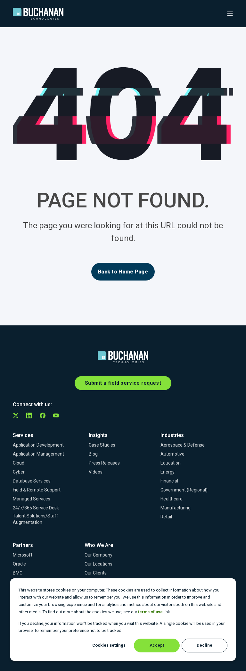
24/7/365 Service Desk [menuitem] (36, 507)
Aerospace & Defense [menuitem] (182, 445)
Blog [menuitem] (93, 454)
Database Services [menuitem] (32, 480)
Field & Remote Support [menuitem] (37, 489)
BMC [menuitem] (17, 572)
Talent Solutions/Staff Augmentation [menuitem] (35, 519)
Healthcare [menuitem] (171, 498)
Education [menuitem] (170, 463)
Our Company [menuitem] (98, 555)
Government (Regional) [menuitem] (184, 489)
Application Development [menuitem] (38, 445)
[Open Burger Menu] (230, 13)
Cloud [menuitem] (18, 463)
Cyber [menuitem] (19, 471)
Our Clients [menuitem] (96, 572)
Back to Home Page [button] (123, 272)
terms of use (150, 611)
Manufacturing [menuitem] (175, 507)
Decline (204, 645)
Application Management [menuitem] (38, 454)
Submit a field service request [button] (123, 383)
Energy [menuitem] (167, 471)
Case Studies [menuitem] (102, 445)
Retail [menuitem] (166, 516)
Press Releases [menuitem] (104, 463)
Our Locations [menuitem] (98, 563)
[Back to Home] (38, 14)
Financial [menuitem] (169, 480)
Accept (157, 645)
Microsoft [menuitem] (22, 555)
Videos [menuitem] (95, 471)
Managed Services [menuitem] (31, 498)
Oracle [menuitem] (19, 563)
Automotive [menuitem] (172, 454)
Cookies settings (109, 645)
